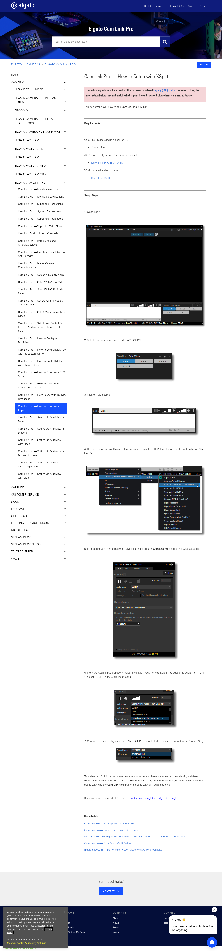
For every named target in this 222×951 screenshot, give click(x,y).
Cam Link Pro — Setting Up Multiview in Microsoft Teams (41, 453)
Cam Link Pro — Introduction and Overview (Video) (37, 242)
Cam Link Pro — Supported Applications (40, 218)
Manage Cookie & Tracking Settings (26, 943)
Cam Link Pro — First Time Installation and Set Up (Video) (42, 254)
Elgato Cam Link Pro (60, 64)
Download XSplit (100, 178)
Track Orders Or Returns (75, 932)
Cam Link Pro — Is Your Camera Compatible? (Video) (36, 265)
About (116, 918)
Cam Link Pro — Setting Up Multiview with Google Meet (39, 464)
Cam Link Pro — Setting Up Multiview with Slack (39, 442)
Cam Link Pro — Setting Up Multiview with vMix (39, 475)
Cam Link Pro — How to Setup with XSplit (38, 408)
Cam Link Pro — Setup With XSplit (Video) (41, 274)
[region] (35, 927)
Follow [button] (204, 65)
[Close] (63, 912)
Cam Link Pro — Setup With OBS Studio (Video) (40, 291)
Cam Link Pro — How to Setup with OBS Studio (41, 374)
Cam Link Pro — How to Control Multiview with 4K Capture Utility (42, 351)
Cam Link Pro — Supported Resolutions (40, 204)
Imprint (117, 932)
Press (116, 927)
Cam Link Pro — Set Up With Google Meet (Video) (42, 314)
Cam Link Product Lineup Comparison (39, 233)
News (116, 922)
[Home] (22, 8)
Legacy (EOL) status (164, 90)
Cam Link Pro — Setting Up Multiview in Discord (41, 430)
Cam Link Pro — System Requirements (40, 211)
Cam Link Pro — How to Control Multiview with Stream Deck (42, 363)
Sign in (203, 6)
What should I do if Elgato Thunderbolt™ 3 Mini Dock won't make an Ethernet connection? (135, 836)
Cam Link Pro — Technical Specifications (41, 196)
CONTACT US (111, 891)
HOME (15, 75)
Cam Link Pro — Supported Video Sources (42, 226)
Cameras (33, 64)
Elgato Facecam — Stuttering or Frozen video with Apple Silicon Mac (123, 849)
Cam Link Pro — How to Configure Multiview (37, 340)
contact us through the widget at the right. (154, 798)
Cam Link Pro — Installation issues (38, 189)
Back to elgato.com (154, 6)
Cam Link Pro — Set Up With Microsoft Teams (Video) (40, 302)
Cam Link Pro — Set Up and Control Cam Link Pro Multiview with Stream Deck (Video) (41, 327)
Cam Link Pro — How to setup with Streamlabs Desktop (38, 385)
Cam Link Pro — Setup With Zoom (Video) (41, 282)
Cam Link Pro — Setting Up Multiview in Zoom (41, 419)
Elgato (16, 64)
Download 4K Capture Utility (107, 162)
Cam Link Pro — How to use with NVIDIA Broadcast (42, 396)
